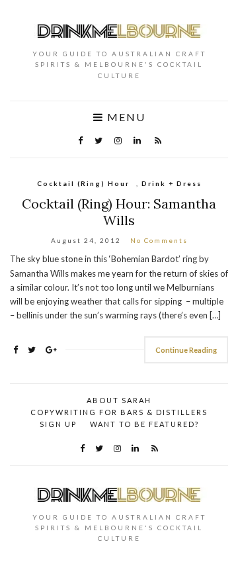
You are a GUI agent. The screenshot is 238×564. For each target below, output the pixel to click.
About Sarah (119, 400)
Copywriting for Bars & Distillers (119, 412)
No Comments (159, 240)
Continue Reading (186, 350)
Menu (124, 117)
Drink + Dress (171, 183)
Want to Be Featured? (144, 424)
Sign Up (58, 424)
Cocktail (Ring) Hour (83, 183)
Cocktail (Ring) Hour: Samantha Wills (119, 211)
